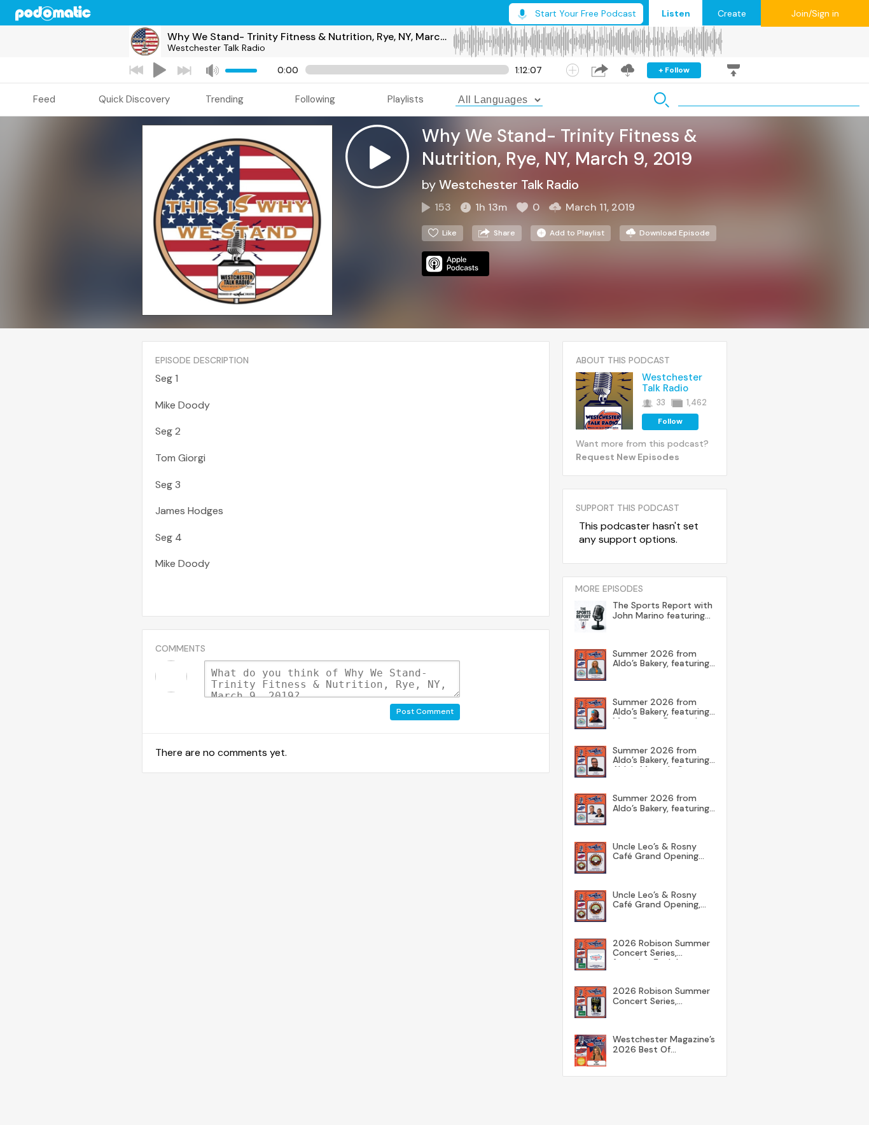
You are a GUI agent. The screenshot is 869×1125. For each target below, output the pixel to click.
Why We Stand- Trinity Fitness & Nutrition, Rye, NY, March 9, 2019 (309, 36)
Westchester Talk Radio (216, 47)
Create (732, 13)
